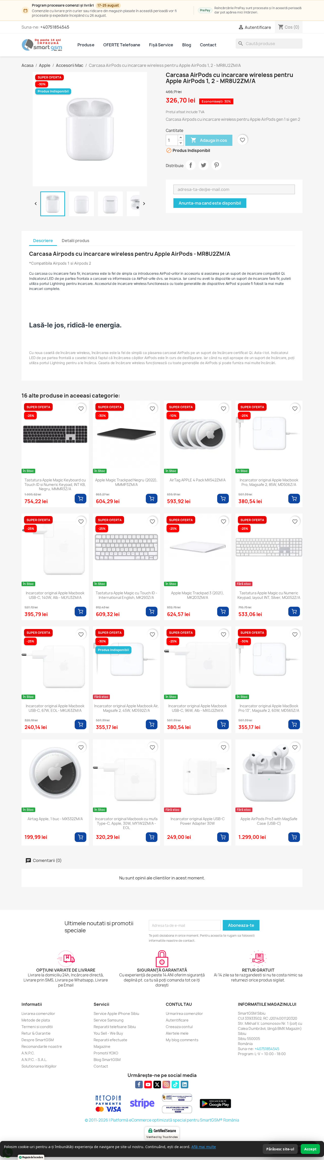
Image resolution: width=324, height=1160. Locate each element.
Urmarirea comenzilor (184, 1013)
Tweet (203, 165)
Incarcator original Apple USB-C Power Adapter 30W (198, 821)
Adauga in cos (209, 140)
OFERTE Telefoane (121, 45)
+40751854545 (54, 27)
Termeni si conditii (37, 1026)
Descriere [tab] (43, 240)
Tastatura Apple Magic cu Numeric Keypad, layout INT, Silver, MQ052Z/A (268, 595)
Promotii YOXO (106, 1053)
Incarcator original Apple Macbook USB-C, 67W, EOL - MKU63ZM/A (55, 708)
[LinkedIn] (184, 1084)
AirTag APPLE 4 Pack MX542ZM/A (198, 480)
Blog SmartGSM (107, 1059)
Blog (186, 45)
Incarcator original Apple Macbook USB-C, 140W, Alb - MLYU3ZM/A (55, 595)
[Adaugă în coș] (80, 498)
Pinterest (216, 165)
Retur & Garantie (36, 1033)
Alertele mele (177, 1033)
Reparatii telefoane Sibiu (115, 1026)
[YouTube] (148, 1084)
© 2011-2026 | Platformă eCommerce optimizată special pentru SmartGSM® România (162, 1120)
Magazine (102, 1046)
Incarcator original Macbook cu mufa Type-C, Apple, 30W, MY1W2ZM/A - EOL (126, 823)
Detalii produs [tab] (75, 240)
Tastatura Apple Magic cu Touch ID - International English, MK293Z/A (126, 595)
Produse (85, 45)
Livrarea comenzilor (38, 1013)
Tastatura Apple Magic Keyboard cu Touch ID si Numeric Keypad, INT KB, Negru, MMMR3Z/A (55, 484)
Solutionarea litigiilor (39, 1066)
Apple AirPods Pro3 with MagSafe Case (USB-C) (268, 821)
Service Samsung (109, 1020)
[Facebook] (139, 1084)
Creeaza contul (179, 1026)
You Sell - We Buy (108, 1033)
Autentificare (177, 1020)
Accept (310, 1149)
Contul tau (179, 1004)
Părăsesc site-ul (280, 1149)
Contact (208, 45)
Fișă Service (161, 45)
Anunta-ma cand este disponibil (210, 203)
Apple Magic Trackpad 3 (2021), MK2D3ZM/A (197, 595)
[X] (157, 1084)
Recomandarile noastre (42, 1046)
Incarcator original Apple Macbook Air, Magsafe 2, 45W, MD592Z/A (126, 708)
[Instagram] (166, 1084)
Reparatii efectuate (110, 1039)
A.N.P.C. (28, 1053)
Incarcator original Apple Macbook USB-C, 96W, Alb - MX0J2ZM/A (197, 708)
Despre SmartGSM (38, 1039)
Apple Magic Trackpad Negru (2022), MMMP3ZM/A (126, 482)
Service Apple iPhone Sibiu (116, 1013)
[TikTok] (175, 1084)
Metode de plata (36, 1020)
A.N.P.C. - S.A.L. (34, 1059)
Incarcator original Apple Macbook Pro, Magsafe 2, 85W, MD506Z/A (269, 482)
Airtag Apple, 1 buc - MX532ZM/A (55, 819)
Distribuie (191, 165)
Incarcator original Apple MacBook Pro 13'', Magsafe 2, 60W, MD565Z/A (268, 708)
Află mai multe (203, 1146)
